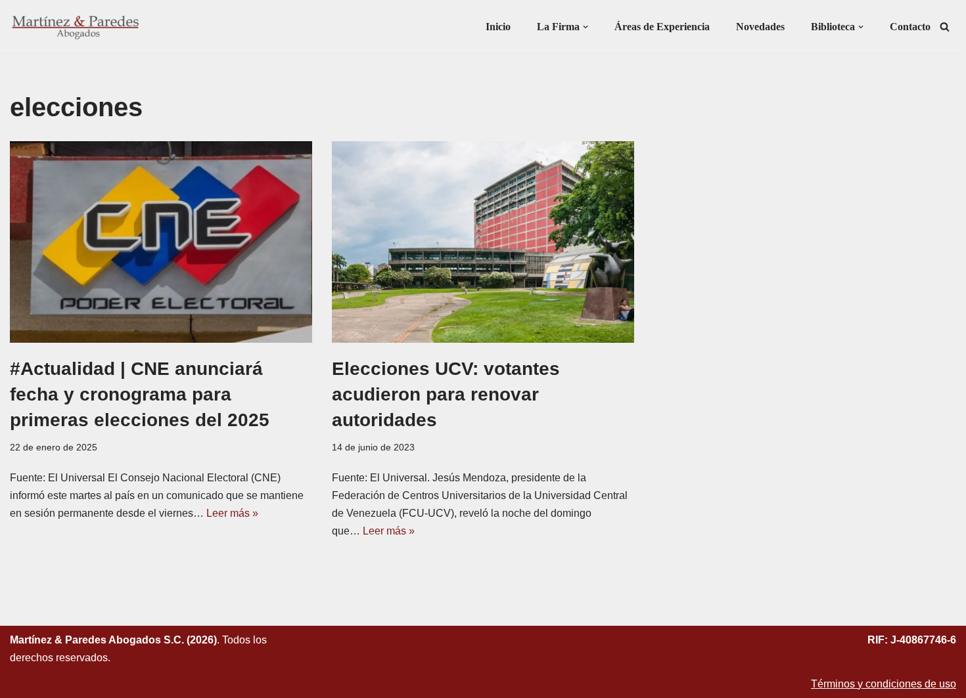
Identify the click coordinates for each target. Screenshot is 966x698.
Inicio (498, 26)
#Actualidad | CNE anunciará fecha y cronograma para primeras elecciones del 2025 (139, 394)
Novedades (760, 26)
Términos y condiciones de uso (883, 683)
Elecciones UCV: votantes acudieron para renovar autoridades (446, 394)
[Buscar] (945, 27)
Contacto (910, 26)
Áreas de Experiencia (662, 26)
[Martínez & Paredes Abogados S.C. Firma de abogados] (75, 26)
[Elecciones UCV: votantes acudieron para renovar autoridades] (483, 242)
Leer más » (232, 513)
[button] (585, 27)
